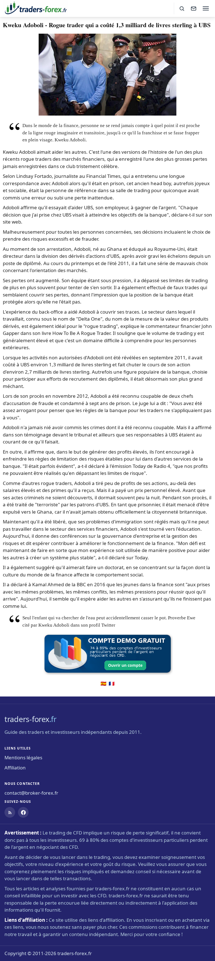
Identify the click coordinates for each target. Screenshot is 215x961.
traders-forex (30, 719)
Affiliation (15, 767)
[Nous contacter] (193, 8)
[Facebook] (23, 812)
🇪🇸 (103, 683)
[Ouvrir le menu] (206, 8)
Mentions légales (23, 757)
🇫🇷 (111, 683)
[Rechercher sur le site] (181, 8)
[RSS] (9, 812)
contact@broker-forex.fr (31, 793)
